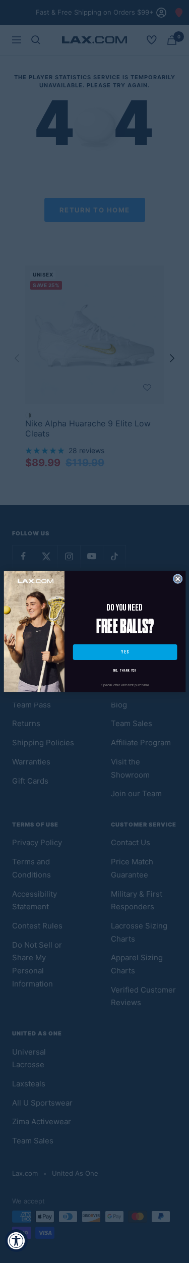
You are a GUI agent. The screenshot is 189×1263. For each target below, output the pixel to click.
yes (124, 652)
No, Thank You (125, 670)
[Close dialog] (177, 579)
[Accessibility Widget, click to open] (16, 1240)
